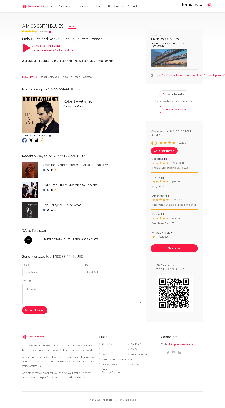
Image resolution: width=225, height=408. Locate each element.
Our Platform (137, 344)
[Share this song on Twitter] (31, 141)
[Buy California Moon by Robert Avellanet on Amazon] (42, 141)
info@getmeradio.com (182, 344)
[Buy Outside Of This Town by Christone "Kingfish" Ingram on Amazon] (55, 169)
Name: (25, 265)
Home (50, 6)
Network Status (139, 354)
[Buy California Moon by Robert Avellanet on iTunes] (37, 141)
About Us (107, 344)
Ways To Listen (71, 76)
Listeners (98, 6)
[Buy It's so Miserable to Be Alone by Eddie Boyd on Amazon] (55, 190)
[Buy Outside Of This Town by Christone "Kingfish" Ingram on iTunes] (52, 169)
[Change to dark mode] (210, 4)
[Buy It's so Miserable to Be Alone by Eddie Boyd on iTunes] (52, 190)
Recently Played (49, 76)
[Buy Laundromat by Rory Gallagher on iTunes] (52, 210)
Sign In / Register (193, 4)
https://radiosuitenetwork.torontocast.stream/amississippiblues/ (190, 75)
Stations (63, 6)
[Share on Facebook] (24, 141)
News (105, 349)
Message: (27, 280)
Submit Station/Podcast (111, 371)
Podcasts (81, 6)
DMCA (134, 349)
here (96, 239)
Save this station (176, 94)
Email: (87, 265)
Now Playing (29, 76)
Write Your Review (164, 150)
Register (135, 359)
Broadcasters (115, 6)
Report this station (175, 109)
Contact (132, 6)
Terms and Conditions (114, 359)
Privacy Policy (110, 364)
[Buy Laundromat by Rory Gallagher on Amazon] (55, 210)
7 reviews (43, 31)
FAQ (104, 354)
